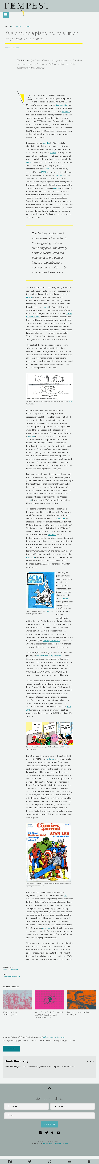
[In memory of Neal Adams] (81, 999)
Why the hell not (10, 1012)
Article (29, 26)
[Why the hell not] (17, 999)
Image (70, 401)
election (29, 162)
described (61, 518)
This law (64, 598)
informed (46, 928)
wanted (56, 188)
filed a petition (62, 105)
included (52, 535)
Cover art (49, 611)
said (47, 169)
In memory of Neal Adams (78, 1012)
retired (29, 500)
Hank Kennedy (13, 48)
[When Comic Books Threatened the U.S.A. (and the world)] (49, 999)
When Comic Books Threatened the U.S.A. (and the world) (49, 1013)
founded (46, 143)
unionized (58, 175)
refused (53, 152)
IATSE (43, 172)
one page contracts (51, 640)
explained (50, 759)
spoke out (30, 557)
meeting (31, 436)
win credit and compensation (48, 656)
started (46, 307)
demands (66, 111)
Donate (11, 1049)
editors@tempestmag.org (54, 1037)
